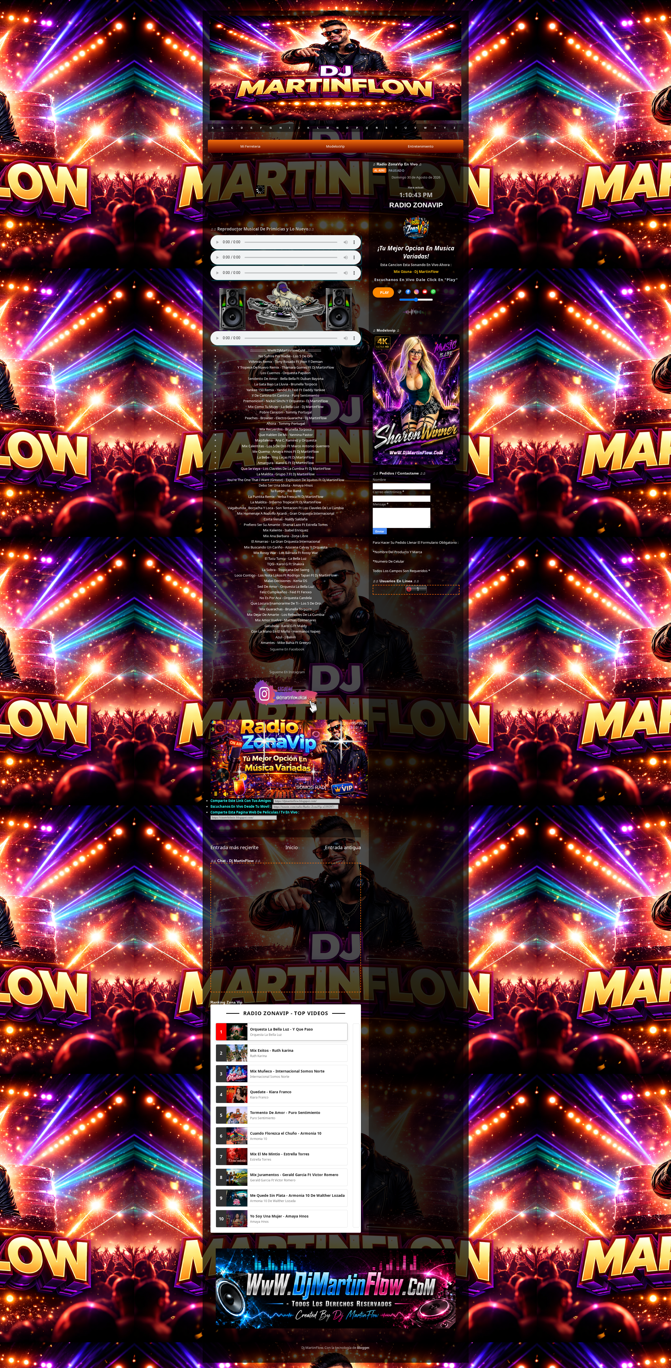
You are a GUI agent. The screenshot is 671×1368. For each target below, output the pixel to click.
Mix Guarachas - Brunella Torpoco (285, 609)
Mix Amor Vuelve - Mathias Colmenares (285, 620)
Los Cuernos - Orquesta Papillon (286, 372)
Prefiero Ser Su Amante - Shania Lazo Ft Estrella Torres (286, 524)
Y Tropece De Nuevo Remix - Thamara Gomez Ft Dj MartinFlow (285, 367)
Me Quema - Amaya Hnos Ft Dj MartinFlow (285, 451)
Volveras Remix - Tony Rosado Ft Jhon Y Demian (285, 361)
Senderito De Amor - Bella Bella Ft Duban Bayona (285, 378)
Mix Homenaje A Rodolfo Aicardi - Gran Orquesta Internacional (285, 513)
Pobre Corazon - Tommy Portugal (285, 412)
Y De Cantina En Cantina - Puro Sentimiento (285, 395)
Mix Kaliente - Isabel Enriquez (285, 530)
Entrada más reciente (234, 847)
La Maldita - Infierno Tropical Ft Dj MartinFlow (285, 502)
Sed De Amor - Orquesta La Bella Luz (285, 586)
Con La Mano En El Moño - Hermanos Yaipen (285, 631)
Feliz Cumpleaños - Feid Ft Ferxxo (286, 592)
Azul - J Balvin (285, 637)
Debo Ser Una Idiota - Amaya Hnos (286, 485)
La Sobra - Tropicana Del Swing (285, 569)
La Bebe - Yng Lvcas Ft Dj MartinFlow (285, 457)
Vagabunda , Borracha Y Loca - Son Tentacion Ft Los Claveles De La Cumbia (286, 507)
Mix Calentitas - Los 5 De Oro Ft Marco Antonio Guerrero (285, 446)
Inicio (291, 847)
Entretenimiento (421, 146)
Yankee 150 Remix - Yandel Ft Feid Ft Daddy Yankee (285, 389)
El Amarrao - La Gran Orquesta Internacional (285, 541)
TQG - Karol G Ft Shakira (285, 564)
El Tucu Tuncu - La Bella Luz (285, 558)
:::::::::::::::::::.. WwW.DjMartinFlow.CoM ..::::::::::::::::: (285, 350)
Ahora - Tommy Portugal (286, 423)
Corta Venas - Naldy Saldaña (285, 519)
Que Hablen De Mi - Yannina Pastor (285, 434)
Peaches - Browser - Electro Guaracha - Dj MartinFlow (286, 418)
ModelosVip (335, 146)
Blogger (363, 1347)
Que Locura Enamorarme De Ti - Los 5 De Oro (286, 603)
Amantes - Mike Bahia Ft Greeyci (286, 642)
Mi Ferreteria (250, 146)
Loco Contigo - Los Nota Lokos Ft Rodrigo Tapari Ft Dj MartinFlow (286, 575)
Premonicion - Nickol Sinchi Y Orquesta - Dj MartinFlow (285, 400)
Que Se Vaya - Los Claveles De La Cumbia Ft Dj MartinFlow (286, 468)
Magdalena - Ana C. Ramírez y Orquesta (285, 440)
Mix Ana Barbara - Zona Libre (285, 536)
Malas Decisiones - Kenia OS (285, 580)
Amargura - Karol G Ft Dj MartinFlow (286, 462)
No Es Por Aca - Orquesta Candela (285, 597)
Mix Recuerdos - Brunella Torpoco (285, 429)
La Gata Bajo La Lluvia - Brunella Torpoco (285, 384)
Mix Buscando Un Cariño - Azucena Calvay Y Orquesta (285, 547)
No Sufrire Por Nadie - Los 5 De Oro (285, 356)
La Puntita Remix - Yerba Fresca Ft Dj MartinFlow (285, 496)
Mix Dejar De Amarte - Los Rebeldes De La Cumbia (285, 614)
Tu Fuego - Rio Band (285, 490)
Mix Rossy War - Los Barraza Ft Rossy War (285, 552)
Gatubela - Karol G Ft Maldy (285, 625)
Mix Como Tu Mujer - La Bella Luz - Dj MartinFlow (285, 406)
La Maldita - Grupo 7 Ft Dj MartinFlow (286, 474)
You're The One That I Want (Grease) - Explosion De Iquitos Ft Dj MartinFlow (285, 479)
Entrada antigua (343, 847)
